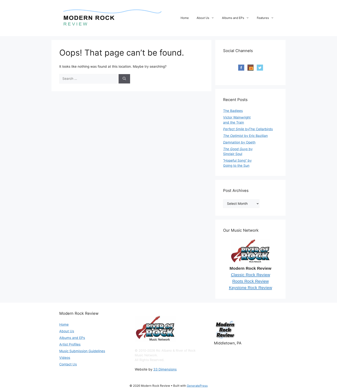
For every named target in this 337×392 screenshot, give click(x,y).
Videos (64, 358)
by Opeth (239, 142)
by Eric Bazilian (245, 136)
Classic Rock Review (250, 274)
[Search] (124, 78)
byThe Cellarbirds (248, 129)
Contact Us (68, 364)
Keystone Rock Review (250, 287)
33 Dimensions (165, 369)
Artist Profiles (70, 344)
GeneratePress (197, 386)
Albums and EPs (233, 18)
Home (185, 18)
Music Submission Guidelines (82, 351)
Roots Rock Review (250, 281)
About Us (203, 18)
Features (263, 18)
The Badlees (233, 111)
